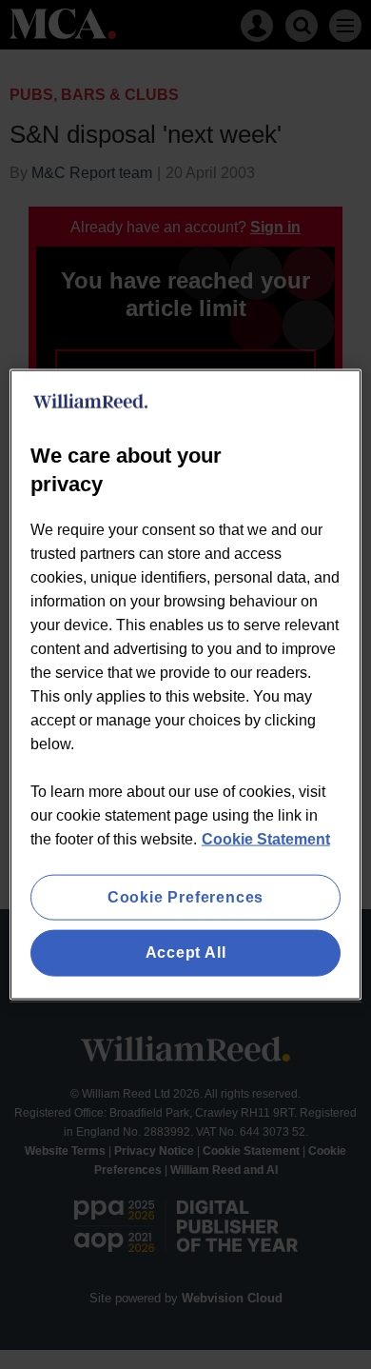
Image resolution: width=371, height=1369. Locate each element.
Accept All (186, 952)
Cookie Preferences (185, 897)
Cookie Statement (266, 839)
